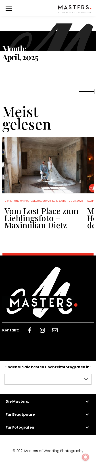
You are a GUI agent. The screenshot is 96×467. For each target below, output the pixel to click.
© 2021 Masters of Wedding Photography (48, 450)
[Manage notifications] (85, 457)
